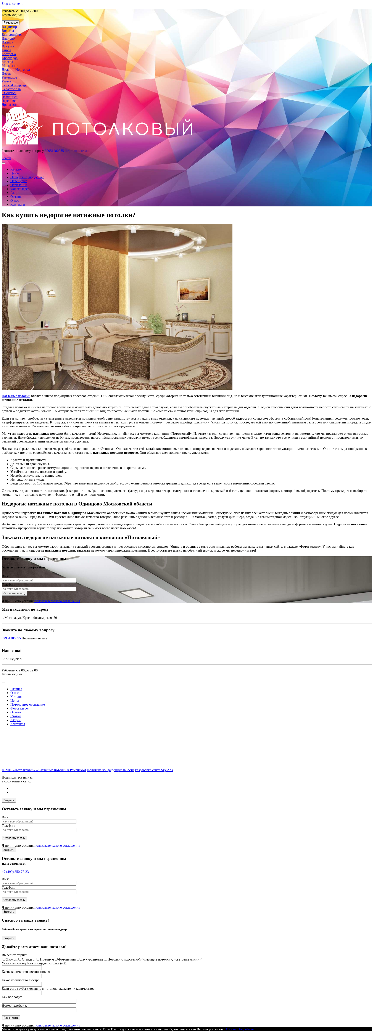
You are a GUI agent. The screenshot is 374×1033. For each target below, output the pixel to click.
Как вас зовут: (12, 997)
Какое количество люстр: (20, 980)
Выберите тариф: (14, 955)
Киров (6, 50)
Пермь (6, 73)
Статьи (15, 716)
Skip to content (12, 3)
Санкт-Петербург (14, 85)
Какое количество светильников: (26, 971)
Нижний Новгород (16, 69)
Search (6, 158)
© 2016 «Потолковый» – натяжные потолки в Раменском (44, 770)
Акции (15, 193)
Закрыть (8, 800)
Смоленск (9, 93)
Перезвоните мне (77, 151)
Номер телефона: (14, 1005)
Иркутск (8, 46)
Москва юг (10, 66)
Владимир (9, 27)
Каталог (16, 169)
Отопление (18, 185)
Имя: (5, 576)
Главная (16, 689)
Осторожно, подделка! (27, 177)
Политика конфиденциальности (110, 770)
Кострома (9, 54)
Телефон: (8, 584)
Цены (14, 173)
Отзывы (16, 196)
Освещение (18, 181)
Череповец (10, 101)
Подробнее (245, 1029)
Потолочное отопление (27, 704)
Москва (7, 62)
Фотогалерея (19, 189)
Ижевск (7, 42)
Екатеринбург (12, 34)
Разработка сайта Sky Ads (154, 770)
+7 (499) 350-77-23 (15, 872)
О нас (14, 200)
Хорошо (231, 1029)
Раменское (10, 22)
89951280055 (54, 151)
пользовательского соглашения (57, 601)
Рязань (6, 81)
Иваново (8, 38)
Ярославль (9, 104)
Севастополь (11, 89)
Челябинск (10, 97)
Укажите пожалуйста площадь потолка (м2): (34, 963)
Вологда (8, 30)
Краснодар (10, 58)
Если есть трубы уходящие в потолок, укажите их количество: (48, 988)
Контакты (17, 204)
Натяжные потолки (16, 396)
